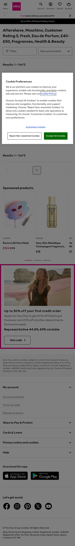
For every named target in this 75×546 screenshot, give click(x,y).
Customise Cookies (36, 127)
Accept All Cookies (55, 135)
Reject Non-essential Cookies (24, 135)
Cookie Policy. (48, 93)
